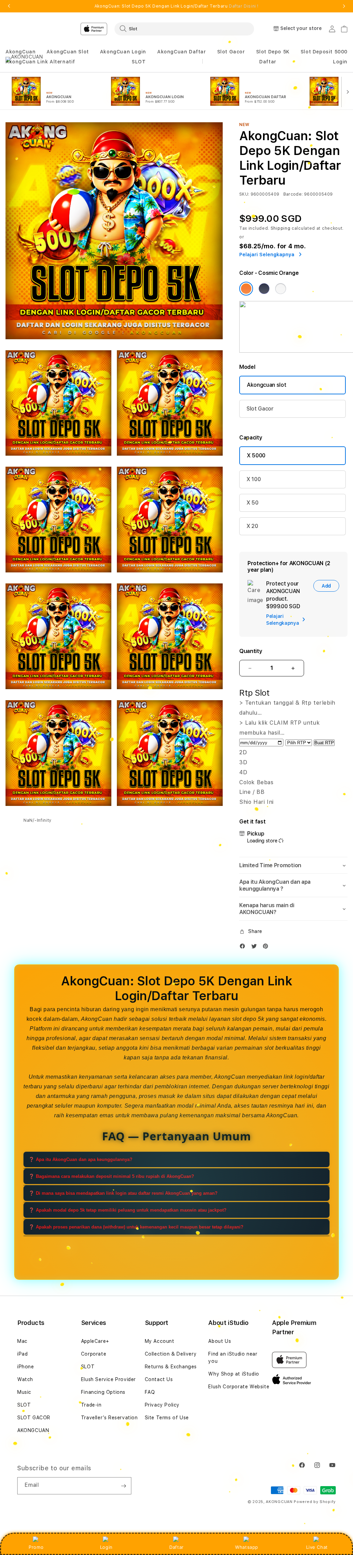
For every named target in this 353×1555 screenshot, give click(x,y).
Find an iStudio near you (232, 1357)
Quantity (250, 651)
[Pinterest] (267, 948)
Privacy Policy (162, 1405)
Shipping (281, 228)
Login (106, 1547)
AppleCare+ (95, 1341)
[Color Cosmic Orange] (246, 289)
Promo (36, 1547)
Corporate (93, 1354)
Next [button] (344, 6)
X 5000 (256, 455)
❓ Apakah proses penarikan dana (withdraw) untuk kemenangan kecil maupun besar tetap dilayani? (136, 1227)
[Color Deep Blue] (264, 288)
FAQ (150, 1392)
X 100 (253, 479)
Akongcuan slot (266, 385)
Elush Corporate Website (238, 1386)
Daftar (176, 1547)
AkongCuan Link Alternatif (40, 61)
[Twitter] (256, 948)
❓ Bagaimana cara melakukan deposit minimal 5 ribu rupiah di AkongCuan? (111, 1176)
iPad (22, 1354)
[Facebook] (244, 948)
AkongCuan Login (123, 51)
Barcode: (293, 194)
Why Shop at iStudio (233, 1374)
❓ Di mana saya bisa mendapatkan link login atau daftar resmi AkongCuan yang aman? (123, 1193)
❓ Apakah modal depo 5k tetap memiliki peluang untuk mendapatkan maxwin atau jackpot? (127, 1210)
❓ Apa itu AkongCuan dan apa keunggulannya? (80, 1159)
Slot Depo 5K (273, 51)
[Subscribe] (123, 1485)
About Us (219, 1341)
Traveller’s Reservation (109, 1417)
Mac (22, 1341)
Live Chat (317, 1547)
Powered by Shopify (315, 1502)
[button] (21, 52)
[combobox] (184, 28)
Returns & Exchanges (171, 1366)
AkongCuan (21, 51)
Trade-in (91, 1405)
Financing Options (103, 1392)
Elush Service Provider (108, 1379)
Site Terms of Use (167, 1417)
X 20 (252, 526)
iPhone (25, 1366)
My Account (159, 1341)
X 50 (252, 502)
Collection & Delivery (171, 1354)
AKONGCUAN (33, 1430)
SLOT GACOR (33, 1417)
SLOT (138, 61)
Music (24, 1392)
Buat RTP (324, 742)
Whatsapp (246, 1547)
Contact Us (159, 1379)
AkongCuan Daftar (181, 51)
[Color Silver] (280, 288)
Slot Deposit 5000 (324, 51)
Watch (25, 1379)
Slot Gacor (231, 51)
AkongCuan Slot (68, 51)
